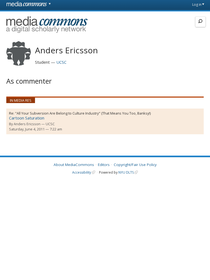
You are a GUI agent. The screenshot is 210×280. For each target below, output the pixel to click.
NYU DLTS (126, 172)
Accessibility (81, 172)
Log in (197, 4)
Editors (104, 164)
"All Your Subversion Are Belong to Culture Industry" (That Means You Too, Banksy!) (83, 113)
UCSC (61, 62)
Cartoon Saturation (26, 118)
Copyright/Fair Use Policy (135, 164)
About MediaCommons (74, 164)
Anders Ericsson (27, 123)
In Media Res (20, 100)
